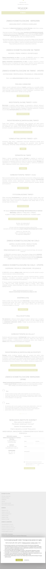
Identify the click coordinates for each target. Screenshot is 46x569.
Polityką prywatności (26, 542)
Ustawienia (26, 560)
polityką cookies (34, 542)
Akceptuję (19, 560)
